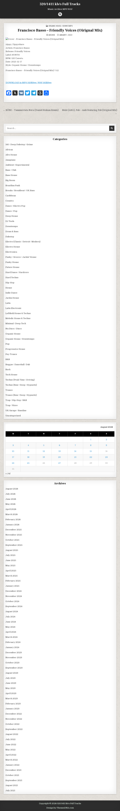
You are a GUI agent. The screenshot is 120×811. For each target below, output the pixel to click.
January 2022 (12, 765)
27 (59, 463)
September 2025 (13, 545)
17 (13, 457)
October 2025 (12, 540)
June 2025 (10, 560)
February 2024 (12, 642)
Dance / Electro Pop (15, 206)
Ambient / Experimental (17, 165)
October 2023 (12, 662)
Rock (7, 369)
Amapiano (10, 160)
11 (28, 451)
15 (91, 451)
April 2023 (10, 693)
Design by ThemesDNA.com (60, 808)
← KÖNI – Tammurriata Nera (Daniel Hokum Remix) (30, 110)
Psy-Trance (11, 354)
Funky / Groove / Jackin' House (20, 257)
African (9, 149)
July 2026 (10, 494)
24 (13, 463)
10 (13, 451)
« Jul (7, 473)
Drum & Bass (11, 231)
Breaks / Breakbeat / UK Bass (20, 190)
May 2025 (10, 565)
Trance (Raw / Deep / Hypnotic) (21, 395)
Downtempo (11, 226)
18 (28, 457)
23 (106, 457)
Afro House (11, 155)
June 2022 (10, 744)
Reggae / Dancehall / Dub (17, 364)
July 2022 (10, 739)
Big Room (10, 180)
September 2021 (13, 780)
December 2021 (13, 770)
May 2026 (10, 504)
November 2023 (13, 657)
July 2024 (10, 616)
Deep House (11, 216)
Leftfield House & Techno (18, 313)
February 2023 (13, 703)
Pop (7, 344)
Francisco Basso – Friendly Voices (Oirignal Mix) (60, 30)
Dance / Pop (11, 211)
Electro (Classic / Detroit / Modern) (22, 241)
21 (75, 457)
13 (59, 451)
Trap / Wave (11, 405)
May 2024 (10, 627)
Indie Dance (11, 293)
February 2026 (13, 519)
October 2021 (12, 775)
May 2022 (10, 749)
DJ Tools (9, 221)
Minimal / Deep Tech (15, 323)
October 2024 (12, 601)
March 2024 (11, 637)
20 (59, 457)
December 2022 (13, 714)
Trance (9, 390)
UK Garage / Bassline (15, 410)
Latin (7, 303)
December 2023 (13, 652)
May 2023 (10, 688)
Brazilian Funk (12, 185)
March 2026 (11, 514)
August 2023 (11, 673)
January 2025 (12, 586)
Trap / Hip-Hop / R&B (16, 400)
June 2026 (10, 499)
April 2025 (10, 570)
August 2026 (11, 489)
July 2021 (10, 790)
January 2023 (12, 708)
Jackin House (12, 298)
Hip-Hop (9, 282)
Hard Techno (11, 277)
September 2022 (13, 729)
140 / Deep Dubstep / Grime (19, 144)
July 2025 (10, 555)
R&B (7, 359)
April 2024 (10, 632)
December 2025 (13, 529)
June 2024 (10, 622)
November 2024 (13, 596)
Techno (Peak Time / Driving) (20, 380)
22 (91, 457)
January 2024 (12, 647)
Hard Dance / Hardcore (17, 272)
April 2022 (10, 755)
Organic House (12, 334)
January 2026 (12, 524)
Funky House (12, 262)
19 (44, 457)
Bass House (11, 175)
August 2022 (11, 734)
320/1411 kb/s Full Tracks (60, 4)
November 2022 (13, 719)
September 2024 (13, 606)
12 (44, 451)
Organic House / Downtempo (61, 25)
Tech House (11, 374)
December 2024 (13, 591)
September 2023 (13, 668)
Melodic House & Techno (17, 318)
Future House (12, 267)
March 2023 (11, 698)
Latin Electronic (13, 308)
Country (9, 201)
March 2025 (11, 576)
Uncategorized (13, 415)
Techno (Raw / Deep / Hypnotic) (21, 385)
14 (75, 451)
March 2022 (11, 760)
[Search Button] (60, 14)
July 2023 (10, 678)
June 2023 (10, 683)
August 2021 (11, 785)
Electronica (11, 252)
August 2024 (11, 611)
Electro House (12, 247)
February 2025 (13, 581)
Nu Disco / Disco (13, 328)
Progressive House (15, 349)
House (8, 288)
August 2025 (11, 550)
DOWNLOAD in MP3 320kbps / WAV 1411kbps (28, 82)
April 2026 (10, 509)
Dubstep (9, 236)
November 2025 (13, 535)
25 (28, 463)
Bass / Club (10, 170)
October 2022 (12, 724)
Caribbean (10, 195)
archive (52, 35)
